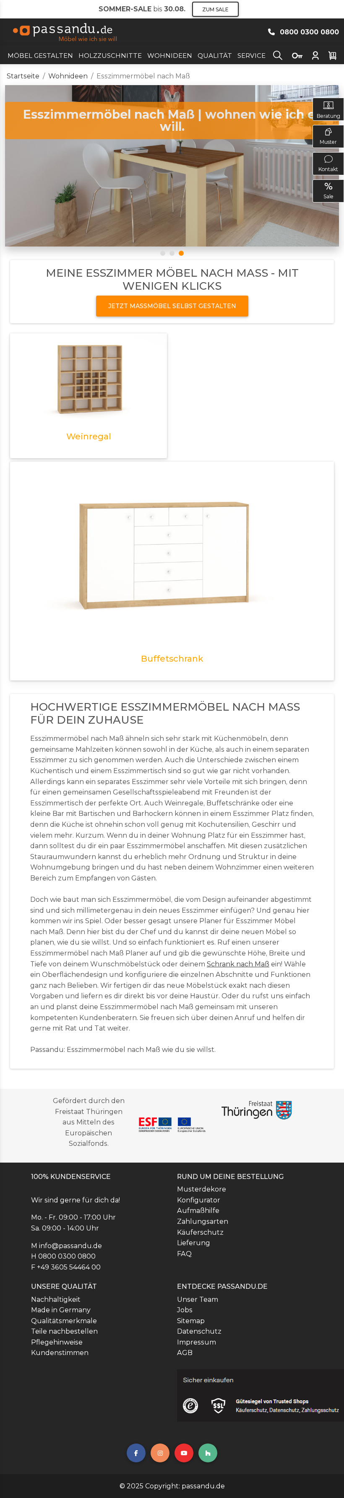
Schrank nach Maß (238, 964)
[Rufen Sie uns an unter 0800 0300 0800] (273, 32)
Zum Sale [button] (215, 9)
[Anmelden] (315, 55)
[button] (277, 54)
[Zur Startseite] (66, 32)
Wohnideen (169, 56)
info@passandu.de (70, 1246)
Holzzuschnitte (110, 56)
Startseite (23, 76)
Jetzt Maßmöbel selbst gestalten (172, 306)
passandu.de (203, 1486)
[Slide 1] (162, 253)
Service (251, 56)
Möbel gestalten (40, 56)
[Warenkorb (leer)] (332, 55)
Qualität (215, 56)
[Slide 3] (181, 253)
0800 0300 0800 (67, 1256)
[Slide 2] (172, 253)
